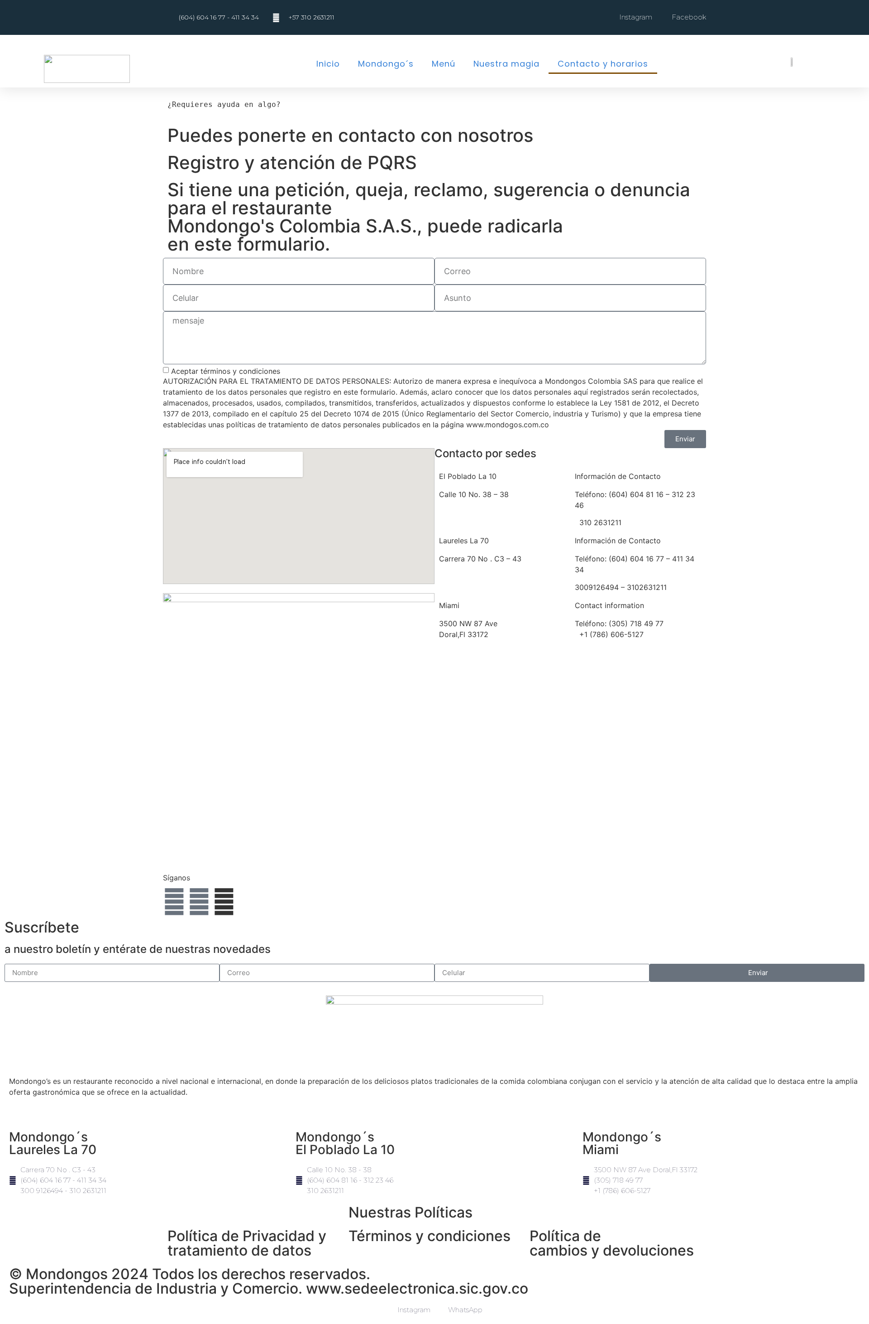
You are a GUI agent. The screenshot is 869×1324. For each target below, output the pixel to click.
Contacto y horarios (603, 63)
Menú (443, 63)
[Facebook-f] (174, 901)
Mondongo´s (386, 63)
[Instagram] (199, 901)
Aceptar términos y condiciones (225, 370)
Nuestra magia (506, 63)
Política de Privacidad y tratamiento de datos (246, 1243)
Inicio (328, 63)
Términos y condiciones (430, 1236)
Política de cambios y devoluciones (612, 1243)
